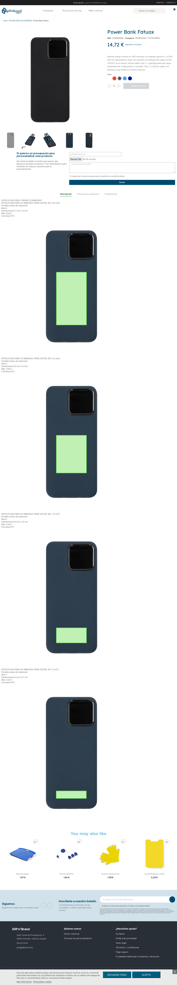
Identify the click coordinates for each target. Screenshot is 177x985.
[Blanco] (109, 78)
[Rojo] (114, 78)
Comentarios (110, 194)
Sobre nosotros (95, 11)
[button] (4, 80)
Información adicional (88, 194)
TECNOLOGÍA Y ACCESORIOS (147, 38)
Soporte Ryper (22, 874)
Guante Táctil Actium (110, 874)
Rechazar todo (117, 974)
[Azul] (125, 78)
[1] (172, 899)
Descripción (66, 194)
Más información (24, 981)
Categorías (48, 11)
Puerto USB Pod (66, 874)
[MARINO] (130, 78)
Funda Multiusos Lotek (154, 874)
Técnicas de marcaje (72, 11)
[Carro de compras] (173, 10)
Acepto (146, 974)
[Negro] (120, 78)
